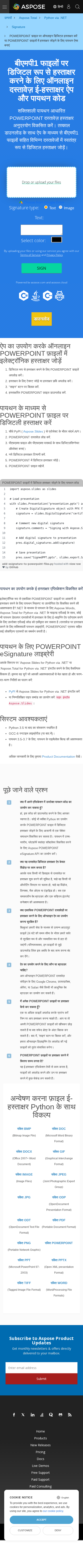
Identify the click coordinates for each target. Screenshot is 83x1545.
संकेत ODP (59, 1197)
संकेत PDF (59, 1220)
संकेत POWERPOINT (59, 1243)
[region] (41, 523)
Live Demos (40, 1466)
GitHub (13, 567)
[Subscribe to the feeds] (70, 1415)
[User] (68, 6)
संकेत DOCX (24, 1151)
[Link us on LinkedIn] (33, 1415)
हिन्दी (60, 6)
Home (40, 1431)
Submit (41, 1379)
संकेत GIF (59, 1151)
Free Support (40, 1472)
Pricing (40, 1452)
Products (40, 1438)
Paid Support (40, 1479)
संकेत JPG (24, 1197)
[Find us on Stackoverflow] (42, 1415)
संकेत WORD (59, 1283)
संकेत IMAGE (24, 1174)
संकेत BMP (24, 1128)
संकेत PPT (24, 1260)
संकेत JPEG (58, 1174)
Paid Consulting (40, 1486)
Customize (25, 1530)
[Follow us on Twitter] (23, 1415)
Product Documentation (58, 756)
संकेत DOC (59, 1128)
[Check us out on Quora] (51, 1415)
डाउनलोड (41, 318)
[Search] (77, 6)
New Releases (40, 1445)
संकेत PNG (24, 1243)
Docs (40, 1459)
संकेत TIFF (24, 1283)
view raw (75, 563)
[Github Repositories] (61, 1415)
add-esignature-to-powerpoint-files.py (28, 563)
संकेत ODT (24, 1220)
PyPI (12, 691)
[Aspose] (29, 6)
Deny (58, 1530)
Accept (41, 1519)
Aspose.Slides (33, 431)
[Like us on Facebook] (14, 1415)
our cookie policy (53, 1511)
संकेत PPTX (59, 1260)
